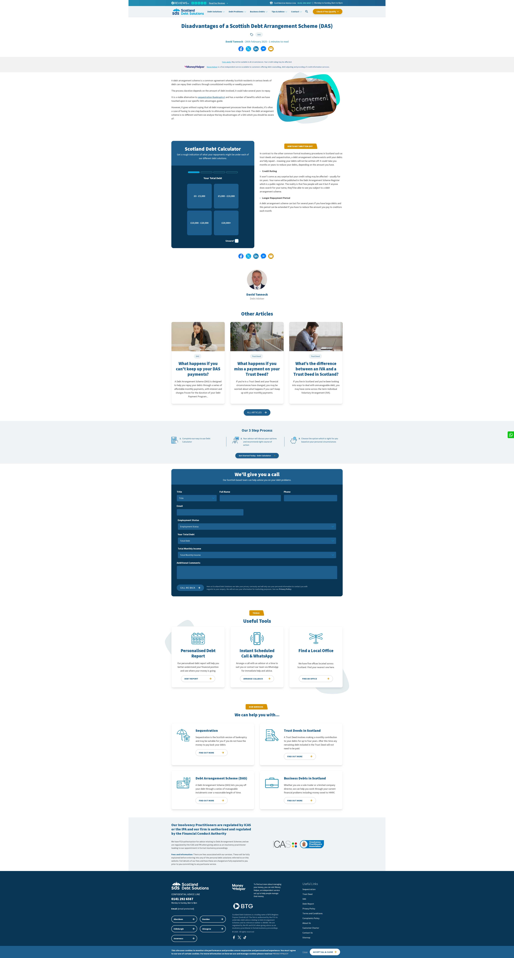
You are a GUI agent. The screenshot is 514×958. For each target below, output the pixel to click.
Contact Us (308, 932)
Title (179, 491)
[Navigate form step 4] (232, 172)
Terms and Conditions (313, 913)
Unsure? (230, 240)
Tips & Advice (278, 11)
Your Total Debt (186, 534)
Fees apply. (226, 62)
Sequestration (309, 889)
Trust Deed (307, 894)
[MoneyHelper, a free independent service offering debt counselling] (195, 67)
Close (305, 952)
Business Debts (257, 11)
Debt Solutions (214, 11)
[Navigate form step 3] (219, 172)
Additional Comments (188, 562)
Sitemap (306, 937)
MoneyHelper (212, 67)
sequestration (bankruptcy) (211, 97)
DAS (259, 34)
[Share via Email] (271, 48)
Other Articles (257, 314)
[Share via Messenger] (263, 48)
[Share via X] (248, 48)
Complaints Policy (311, 918)
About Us (307, 923)
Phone (287, 491)
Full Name (225, 491)
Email (180, 505)
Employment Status (188, 520)
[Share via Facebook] (241, 48)
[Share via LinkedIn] (256, 48)
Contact (295, 11)
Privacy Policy (285, 589)
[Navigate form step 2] (206, 172)
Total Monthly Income (189, 548)
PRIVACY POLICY (280, 953)
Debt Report (308, 903)
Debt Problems (236, 11)
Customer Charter (311, 928)
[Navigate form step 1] (194, 172)
